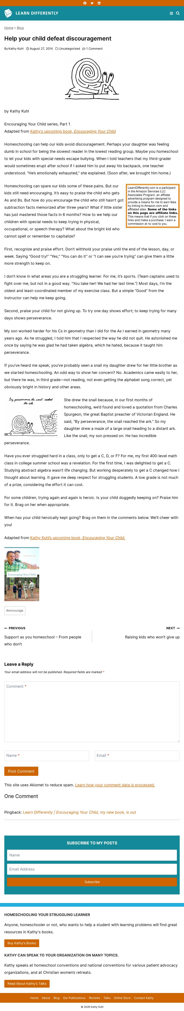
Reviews (94, 998)
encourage (14, 610)
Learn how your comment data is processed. (115, 785)
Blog (20, 28)
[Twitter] (92, 3)
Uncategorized (69, 48)
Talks (107, 998)
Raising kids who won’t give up (152, 632)
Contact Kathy (144, 998)
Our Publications (74, 998)
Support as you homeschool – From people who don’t (42, 636)
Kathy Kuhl (16, 48)
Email (103, 755)
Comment (16, 686)
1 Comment (94, 48)
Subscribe (92, 882)
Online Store (122, 998)
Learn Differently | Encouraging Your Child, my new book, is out (79, 812)
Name (13, 755)
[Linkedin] (99, 3)
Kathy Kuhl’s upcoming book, (77, 537)
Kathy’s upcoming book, (73, 131)
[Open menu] (172, 13)
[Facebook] (85, 3)
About (46, 998)
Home (8, 28)
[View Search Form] (178, 13)
